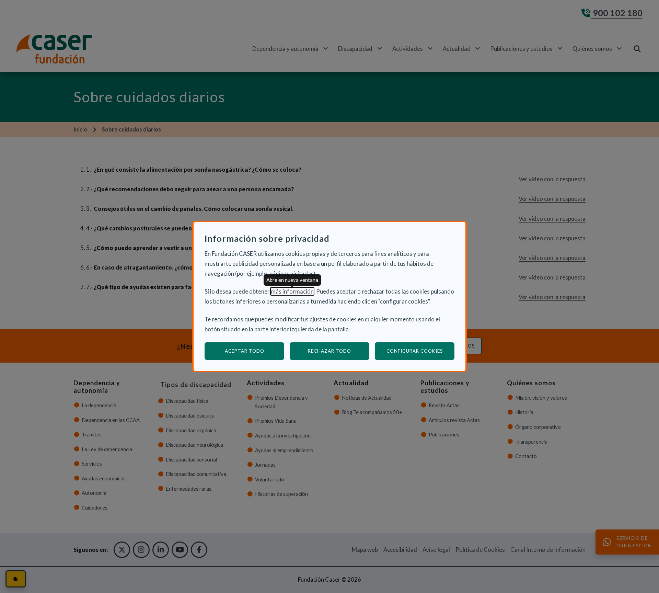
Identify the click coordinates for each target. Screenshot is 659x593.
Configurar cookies (420, 351)
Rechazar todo (329, 351)
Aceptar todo (244, 351)
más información (292, 291)
